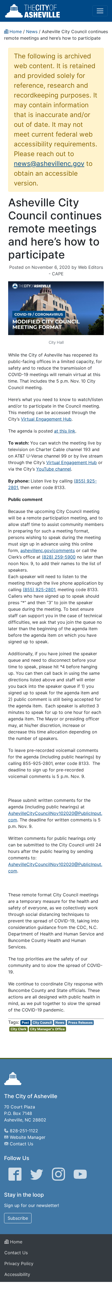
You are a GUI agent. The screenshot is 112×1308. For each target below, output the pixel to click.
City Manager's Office (47, 1029)
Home (15, 1241)
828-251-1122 (24, 1130)
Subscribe (18, 1218)
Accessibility (17, 1274)
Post (25, 1022)
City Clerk (18, 1029)
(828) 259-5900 (59, 557)
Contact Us (21, 1143)
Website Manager (27, 1137)
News (59, 1022)
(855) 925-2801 (39, 589)
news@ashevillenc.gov (49, 164)
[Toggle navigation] (100, 10)
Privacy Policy (18, 1263)
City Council (42, 1022)
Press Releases (80, 1022)
